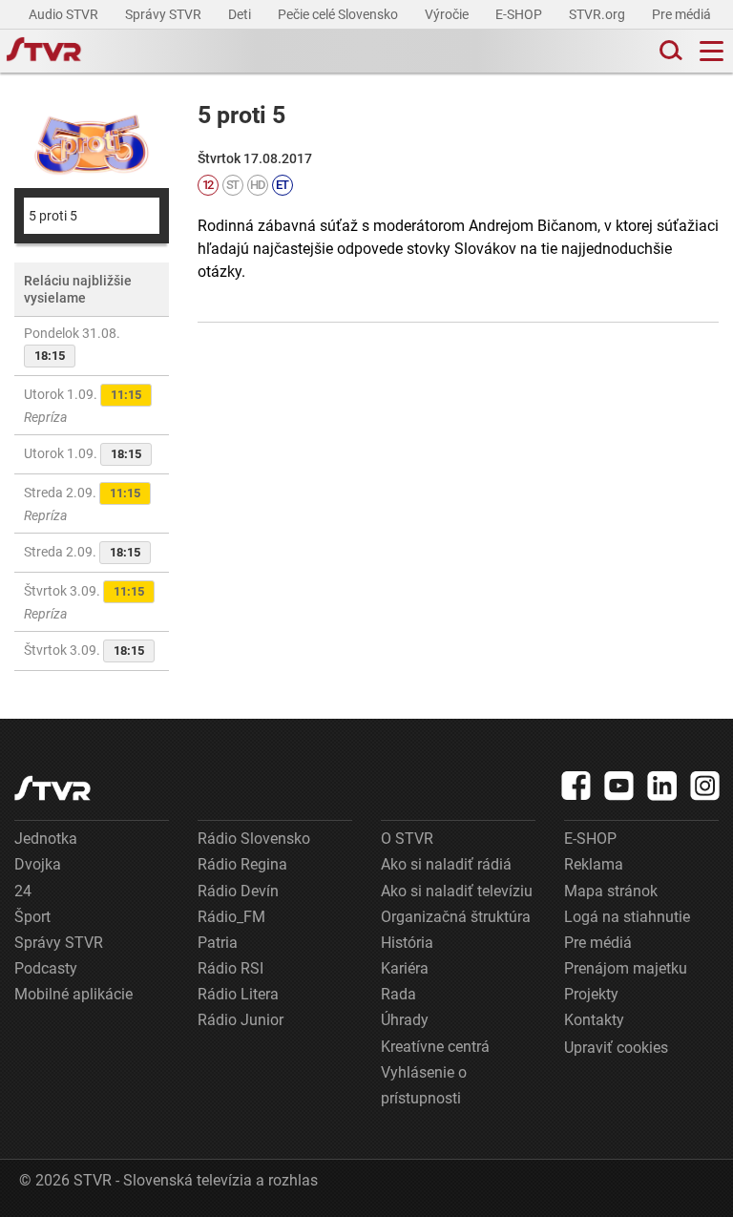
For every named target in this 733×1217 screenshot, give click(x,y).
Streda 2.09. (82, 504)
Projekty (591, 994)
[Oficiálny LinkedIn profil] (662, 785)
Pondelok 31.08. (72, 344)
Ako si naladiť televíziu (457, 891)
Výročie (448, 14)
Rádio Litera (238, 994)
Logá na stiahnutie (627, 917)
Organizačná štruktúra (456, 917)
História (407, 943)
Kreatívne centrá (435, 1047)
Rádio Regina (242, 864)
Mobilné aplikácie (73, 994)
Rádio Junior (240, 1020)
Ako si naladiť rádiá (446, 864)
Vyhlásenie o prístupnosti (424, 1085)
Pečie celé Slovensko (339, 14)
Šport (32, 917)
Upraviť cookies (616, 1048)
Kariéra (405, 968)
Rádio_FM (231, 917)
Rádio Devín (238, 891)
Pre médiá (683, 14)
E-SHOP (520, 14)
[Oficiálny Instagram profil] (705, 785)
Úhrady (405, 1020)
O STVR (407, 838)
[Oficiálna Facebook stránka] (576, 785)
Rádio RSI (230, 968)
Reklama (593, 864)
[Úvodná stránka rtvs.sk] (44, 51)
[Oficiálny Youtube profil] (619, 785)
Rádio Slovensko (254, 838)
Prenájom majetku (625, 968)
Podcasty (45, 968)
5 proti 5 (53, 215)
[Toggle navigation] (711, 51)
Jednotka (45, 838)
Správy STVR (164, 14)
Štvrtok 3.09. (84, 602)
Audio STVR (65, 14)
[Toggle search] (669, 51)
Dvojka (37, 864)
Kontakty (594, 1020)
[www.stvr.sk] (52, 788)
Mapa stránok (611, 891)
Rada (398, 994)
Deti (241, 14)
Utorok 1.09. (82, 406)
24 (22, 891)
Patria (218, 943)
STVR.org (598, 14)
